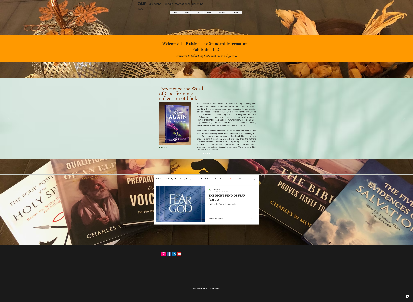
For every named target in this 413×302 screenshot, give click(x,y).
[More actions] (252, 190)
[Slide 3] (207, 153)
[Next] (404, 118)
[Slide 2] (205, 153)
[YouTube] (179, 254)
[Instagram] (163, 254)
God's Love (231, 179)
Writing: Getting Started (188, 179)
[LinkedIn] (174, 254)
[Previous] (9, 118)
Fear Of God (205, 179)
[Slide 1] (203, 153)
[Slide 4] (209, 153)
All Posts (159, 179)
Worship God (218, 179)
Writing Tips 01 (171, 179)
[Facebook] (169, 254)
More (241, 179)
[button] (254, 179)
